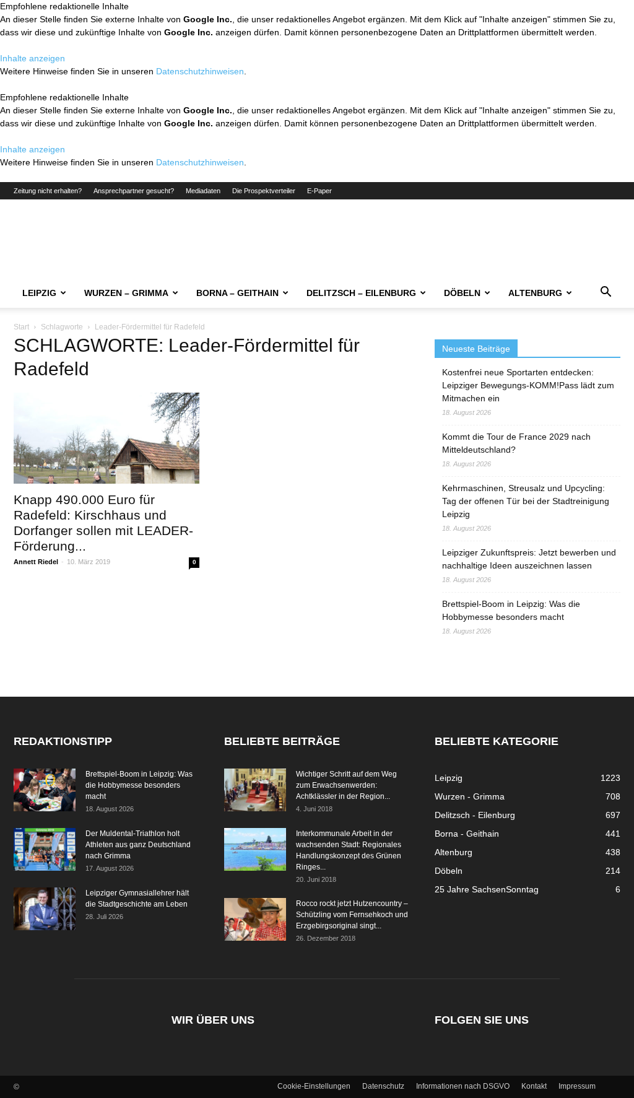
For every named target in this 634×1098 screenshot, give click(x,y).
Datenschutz (383, 1086)
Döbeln (462, 293)
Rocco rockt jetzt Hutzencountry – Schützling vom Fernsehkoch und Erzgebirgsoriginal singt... (352, 914)
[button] (605, 293)
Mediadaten (203, 190)
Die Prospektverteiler (263, 190)
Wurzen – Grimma (126, 293)
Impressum (577, 1086)
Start (21, 327)
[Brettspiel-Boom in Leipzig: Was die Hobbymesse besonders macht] (45, 790)
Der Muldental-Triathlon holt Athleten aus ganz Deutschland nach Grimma (138, 844)
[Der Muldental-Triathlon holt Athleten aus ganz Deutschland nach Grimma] (45, 849)
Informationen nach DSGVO (463, 1086)
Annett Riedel (36, 561)
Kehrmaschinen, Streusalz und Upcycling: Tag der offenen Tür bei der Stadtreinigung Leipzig (525, 501)
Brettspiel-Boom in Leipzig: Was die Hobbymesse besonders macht (511, 610)
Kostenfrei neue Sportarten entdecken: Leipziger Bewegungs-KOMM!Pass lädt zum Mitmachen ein (528, 385)
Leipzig (39, 293)
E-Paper (319, 190)
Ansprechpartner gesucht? (133, 190)
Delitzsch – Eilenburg (361, 293)
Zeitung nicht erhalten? (48, 190)
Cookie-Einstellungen (313, 1086)
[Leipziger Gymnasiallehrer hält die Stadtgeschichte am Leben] (45, 908)
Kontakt (534, 1086)
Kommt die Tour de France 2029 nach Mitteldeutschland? (516, 443)
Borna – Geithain (237, 293)
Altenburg (535, 293)
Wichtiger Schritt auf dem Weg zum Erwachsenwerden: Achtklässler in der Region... (346, 785)
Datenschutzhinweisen (200, 71)
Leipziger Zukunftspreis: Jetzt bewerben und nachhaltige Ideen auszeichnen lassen (529, 558)
